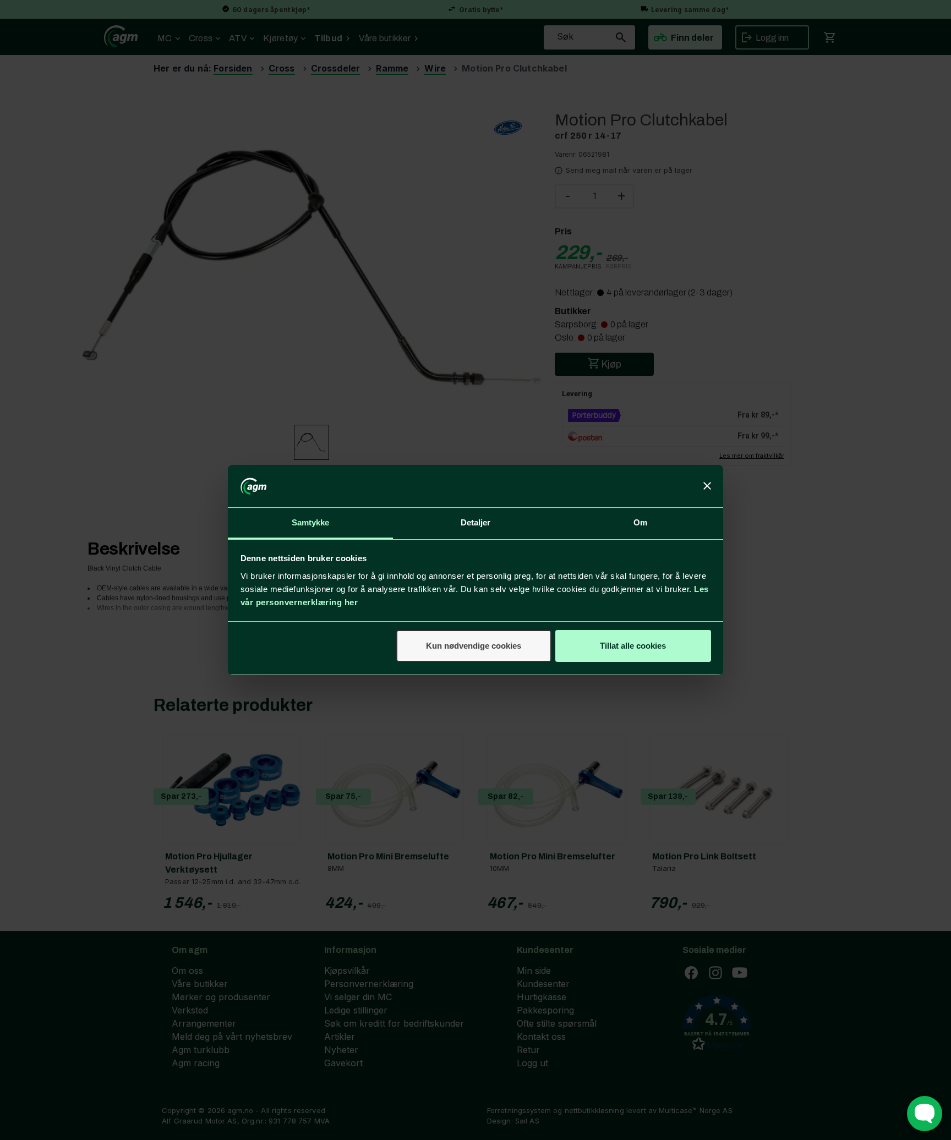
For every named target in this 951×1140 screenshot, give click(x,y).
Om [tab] (640, 522)
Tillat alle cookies (633, 645)
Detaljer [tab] (476, 522)
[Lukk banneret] (707, 486)
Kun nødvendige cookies (473, 645)
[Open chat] (924, 1113)
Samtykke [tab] (311, 522)
